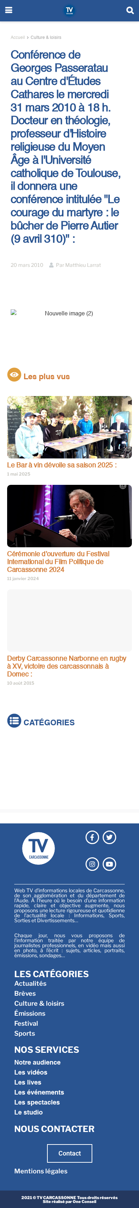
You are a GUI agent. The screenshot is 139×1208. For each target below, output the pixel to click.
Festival (19, 787)
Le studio (28, 1113)
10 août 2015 (20, 683)
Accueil (18, 38)
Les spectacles (37, 1103)
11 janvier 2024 (23, 578)
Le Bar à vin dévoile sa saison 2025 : (62, 465)
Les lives (27, 1083)
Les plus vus (45, 377)
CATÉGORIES (48, 723)
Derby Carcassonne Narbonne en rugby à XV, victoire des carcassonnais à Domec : (67, 666)
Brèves (18, 757)
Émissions (22, 777)
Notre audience (37, 1063)
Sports (17, 797)
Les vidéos (30, 1073)
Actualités (23, 747)
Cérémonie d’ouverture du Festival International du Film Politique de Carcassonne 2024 (58, 562)
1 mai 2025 (18, 474)
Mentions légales (40, 1171)
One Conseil (84, 1201)
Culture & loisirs (46, 38)
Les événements (39, 1093)
